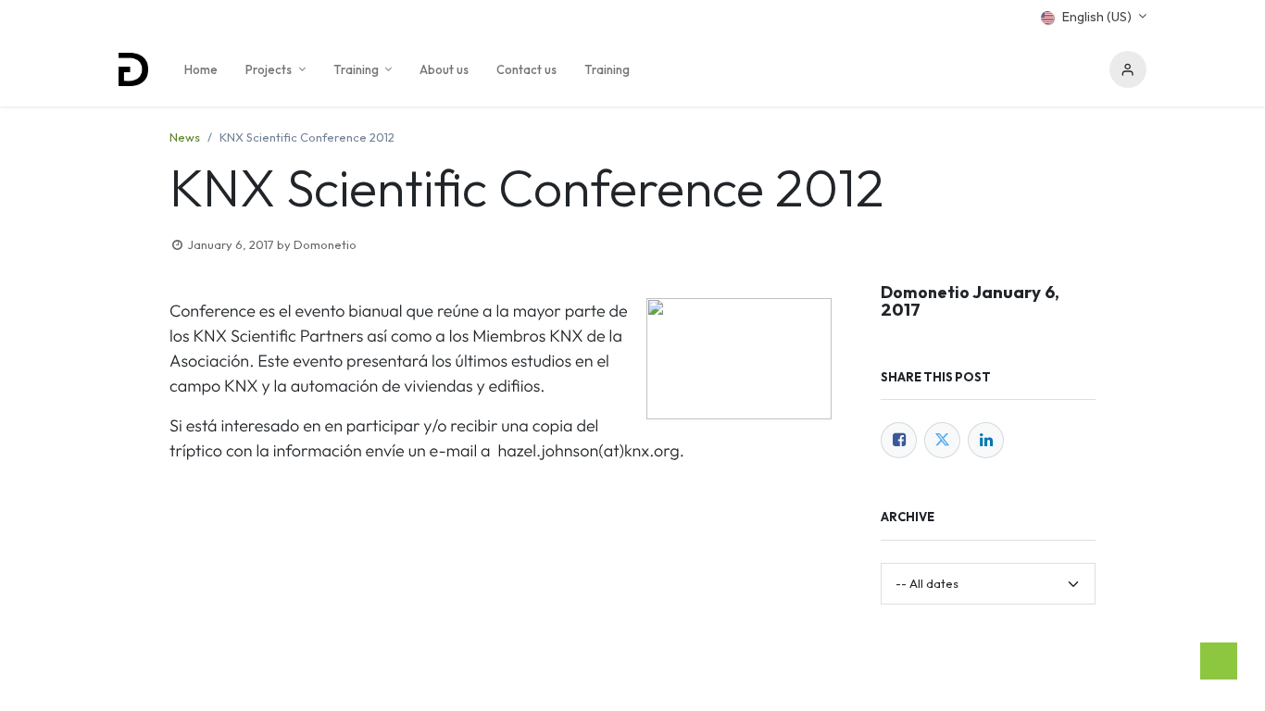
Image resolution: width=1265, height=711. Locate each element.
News (184, 137)
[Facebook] (899, 440)
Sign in (1127, 69)
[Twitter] (942, 440)
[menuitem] (201, 69)
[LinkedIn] (986, 440)
